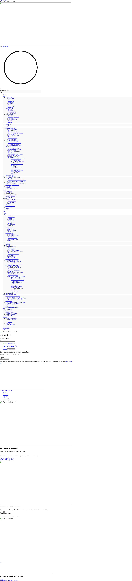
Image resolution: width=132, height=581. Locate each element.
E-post (1, 357)
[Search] (1, 92)
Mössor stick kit (9, 191)
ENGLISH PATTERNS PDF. (9, 176)
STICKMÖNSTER (7, 127)
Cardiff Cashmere (12, 113)
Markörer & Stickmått (10, 206)
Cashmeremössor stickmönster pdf (15, 145)
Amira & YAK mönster (16, 159)
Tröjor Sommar (11, 152)
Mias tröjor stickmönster (13, 131)
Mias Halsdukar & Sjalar (13, 135)
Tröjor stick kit (9, 192)
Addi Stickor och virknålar (11, 199)
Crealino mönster (14, 162)
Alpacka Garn (11, 99)
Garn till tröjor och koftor (13, 117)
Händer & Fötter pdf (12, 138)
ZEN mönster (14, 173)
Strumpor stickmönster (13, 156)
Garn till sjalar (11, 118)
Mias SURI (10, 109)
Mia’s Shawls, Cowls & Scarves (12, 185)
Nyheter (4, 94)
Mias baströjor (11, 130)
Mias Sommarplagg (12, 129)
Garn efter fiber (9, 97)
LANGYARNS (11, 110)
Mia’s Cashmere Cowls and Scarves (16, 178)
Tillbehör (5, 198)
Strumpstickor (11, 202)
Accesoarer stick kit (10, 193)
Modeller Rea (8, 124)
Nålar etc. (8, 204)
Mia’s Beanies (9, 182)
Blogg (4, 211)
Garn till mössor (11, 115)
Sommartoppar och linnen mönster (15, 154)
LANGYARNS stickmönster (12, 146)
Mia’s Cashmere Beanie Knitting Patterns (17, 180)
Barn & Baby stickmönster (14, 151)
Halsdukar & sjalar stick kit (11, 194)
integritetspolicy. (69, 361)
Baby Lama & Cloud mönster (17, 161)
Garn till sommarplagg (13, 120)
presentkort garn (6, 209)
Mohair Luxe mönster (15, 171)
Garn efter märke (9, 108)
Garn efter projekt (9, 114)
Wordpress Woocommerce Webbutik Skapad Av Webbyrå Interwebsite (32, 401)
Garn (4, 96)
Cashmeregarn (11, 98)
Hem (1, 331)
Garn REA (8, 125)
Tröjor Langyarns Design (13, 148)
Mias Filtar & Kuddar (13, 139)
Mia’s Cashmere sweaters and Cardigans (17, 181)
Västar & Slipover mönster (14, 155)
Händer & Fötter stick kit (11, 196)
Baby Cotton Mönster (15, 160)
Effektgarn (10, 107)
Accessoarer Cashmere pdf (14, 144)
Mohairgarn (10, 103)
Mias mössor (11, 134)
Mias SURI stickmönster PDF (12, 140)
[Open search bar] (0, 89)
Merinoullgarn (11, 101)
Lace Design (13, 166)
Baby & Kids (8, 187)
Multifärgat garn (11, 106)
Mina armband (9, 207)
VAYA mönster (14, 172)
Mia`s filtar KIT (9, 197)
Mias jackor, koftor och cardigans (15, 133)
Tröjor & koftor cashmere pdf (14, 143)
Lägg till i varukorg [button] (11, 349)
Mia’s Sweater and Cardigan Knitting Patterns (15, 183)
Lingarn (10, 104)
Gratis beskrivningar (10, 175)
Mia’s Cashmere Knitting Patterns (13, 177)
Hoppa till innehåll (4, 0)
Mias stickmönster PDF (11, 128)
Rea (3, 123)
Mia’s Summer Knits (10, 186)
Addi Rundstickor (12, 201)
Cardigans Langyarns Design (14, 149)
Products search (3, 90)
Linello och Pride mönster (16, 167)
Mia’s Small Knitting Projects (12, 188)
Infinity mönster (14, 165)
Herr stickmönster (12, 150)
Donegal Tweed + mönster (17, 164)
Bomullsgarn (11, 102)
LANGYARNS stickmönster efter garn (16, 157)
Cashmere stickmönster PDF (12, 141)
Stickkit (4, 190)
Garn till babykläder (12, 119)
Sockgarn (10, 122)
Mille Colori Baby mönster (17, 170)
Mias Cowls (10, 136)
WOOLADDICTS (12, 112)
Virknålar (10, 203)
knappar (7, 208)
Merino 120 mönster (15, 169)
